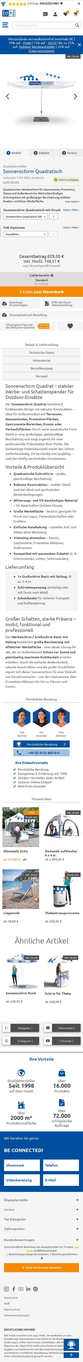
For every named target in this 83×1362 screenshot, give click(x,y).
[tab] (41, 213)
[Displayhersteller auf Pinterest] (35, 1288)
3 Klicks (41, 291)
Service (70, 153)
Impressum (11, 1297)
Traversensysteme (41, 51)
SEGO (52, 43)
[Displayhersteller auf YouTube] (21, 1288)
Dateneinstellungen (17, 1315)
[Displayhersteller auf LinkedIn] (28, 1288)
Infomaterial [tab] (41, 360)
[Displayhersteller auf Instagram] (6, 1288)
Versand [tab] (41, 376)
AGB (6, 1303)
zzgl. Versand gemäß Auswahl (41, 265)
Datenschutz (12, 1309)
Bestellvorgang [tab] (41, 368)
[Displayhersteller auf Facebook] (13, 1288)
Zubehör (42, 153)
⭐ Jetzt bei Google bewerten (41, 1267)
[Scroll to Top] (71, 1355)
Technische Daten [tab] (41, 352)
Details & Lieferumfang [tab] (41, 344)
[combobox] (46, 25)
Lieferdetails (11, 182)
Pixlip (27, 43)
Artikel (14, 153)
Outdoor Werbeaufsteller (37, 46)
